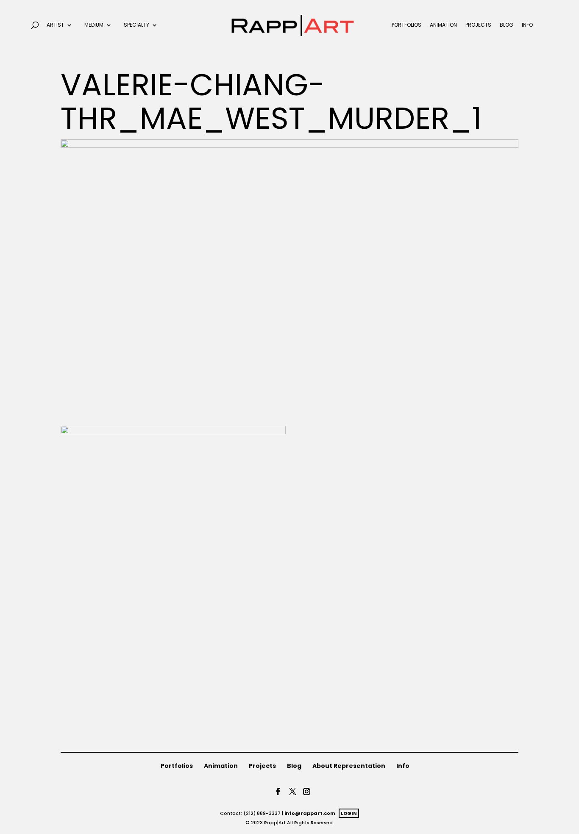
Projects (478, 25)
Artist (55, 25)
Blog (506, 25)
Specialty (136, 25)
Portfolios (406, 25)
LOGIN (349, 813)
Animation (443, 25)
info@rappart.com (309, 813)
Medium (93, 25)
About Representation (348, 766)
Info (527, 25)
